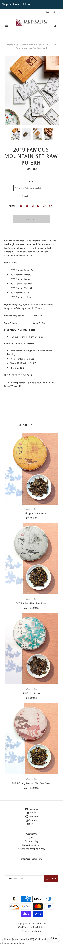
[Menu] (7, 26)
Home (10, 44)
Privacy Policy (31, 841)
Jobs (32, 837)
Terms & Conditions (31, 845)
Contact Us (31, 833)
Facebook (33, 808)
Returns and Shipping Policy (31, 848)
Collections (21, 44)
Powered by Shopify (31, 930)
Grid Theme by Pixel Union (31, 927)
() (50, 12)
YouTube (33, 820)
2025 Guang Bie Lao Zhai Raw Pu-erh (31, 783)
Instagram (33, 816)
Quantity (25, 196)
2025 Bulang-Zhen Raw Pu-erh (31, 603)
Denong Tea (31, 509)
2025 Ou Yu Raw (31, 693)
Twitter (32, 812)
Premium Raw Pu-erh (38, 44)
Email (33, 823)
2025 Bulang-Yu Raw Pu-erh (31, 513)
